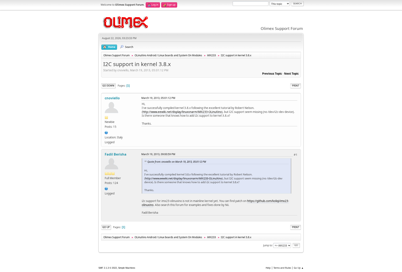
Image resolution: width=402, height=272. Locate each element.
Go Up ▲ (299, 267)
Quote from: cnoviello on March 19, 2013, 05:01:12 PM (176, 161)
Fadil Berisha (115, 154)
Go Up (106, 227)
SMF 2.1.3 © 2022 (107, 268)
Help (268, 267)
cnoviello (112, 98)
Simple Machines (126, 268)
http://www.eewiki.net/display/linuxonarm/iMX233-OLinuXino (182, 112)
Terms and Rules (282, 267)
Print (295, 85)
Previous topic (272, 73)
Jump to (267, 245)
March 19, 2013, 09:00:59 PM (158, 154)
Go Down (108, 85)
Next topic (291, 73)
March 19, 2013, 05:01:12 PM (158, 98)
